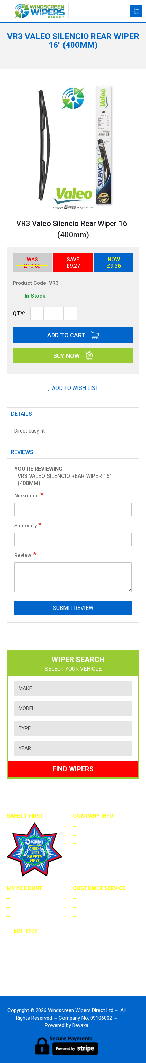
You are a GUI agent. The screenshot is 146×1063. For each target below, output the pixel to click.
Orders (21, 907)
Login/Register (30, 898)
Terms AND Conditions (105, 834)
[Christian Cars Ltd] (34, 980)
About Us (89, 825)
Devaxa (80, 1025)
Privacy (87, 843)
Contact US (92, 915)
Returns (88, 907)
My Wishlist (26, 915)
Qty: (19, 313)
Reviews (22, 452)
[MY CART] (136, 11)
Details (21, 414)
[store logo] (41, 10)
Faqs (84, 898)
